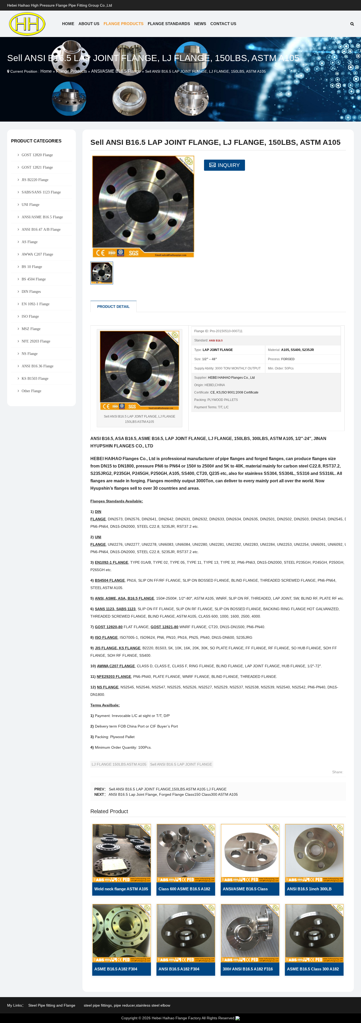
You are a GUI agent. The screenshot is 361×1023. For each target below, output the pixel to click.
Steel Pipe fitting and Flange (51, 1005)
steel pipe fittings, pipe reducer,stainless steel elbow (127, 1005)
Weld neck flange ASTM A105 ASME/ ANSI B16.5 (121, 891)
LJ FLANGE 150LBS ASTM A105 (119, 764)
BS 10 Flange (32, 267)
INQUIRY (229, 165)
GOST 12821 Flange (37, 167)
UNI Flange (30, 204)
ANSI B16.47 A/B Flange (41, 229)
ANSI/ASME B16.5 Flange (116, 71)
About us (88, 23)
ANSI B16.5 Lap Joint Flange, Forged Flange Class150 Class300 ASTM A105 (173, 794)
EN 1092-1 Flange (35, 304)
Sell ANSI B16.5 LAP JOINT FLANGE (181, 764)
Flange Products (124, 23)
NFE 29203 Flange (36, 341)
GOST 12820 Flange (37, 155)
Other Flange (31, 391)
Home (68, 23)
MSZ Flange (31, 329)
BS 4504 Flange (34, 279)
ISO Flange (30, 316)
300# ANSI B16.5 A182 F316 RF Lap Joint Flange (248, 971)
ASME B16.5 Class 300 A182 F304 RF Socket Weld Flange (313, 971)
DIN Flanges (31, 291)
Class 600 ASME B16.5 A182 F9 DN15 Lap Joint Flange (184, 891)
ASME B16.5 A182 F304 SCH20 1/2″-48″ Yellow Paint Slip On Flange (120, 971)
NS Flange (30, 353)
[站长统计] (237, 1018)
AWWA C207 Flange (37, 254)
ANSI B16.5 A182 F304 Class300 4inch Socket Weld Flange (184, 971)
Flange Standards (169, 23)
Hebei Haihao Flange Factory (176, 1018)
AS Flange (30, 242)
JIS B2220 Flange (35, 180)
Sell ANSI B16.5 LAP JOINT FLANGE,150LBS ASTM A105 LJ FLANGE (167, 789)
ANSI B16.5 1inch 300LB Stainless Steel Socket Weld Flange (312, 891)
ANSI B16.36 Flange (37, 366)
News (200, 23)
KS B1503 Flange (35, 378)
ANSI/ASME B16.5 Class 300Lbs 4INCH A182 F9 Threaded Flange (245, 891)
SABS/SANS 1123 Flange (41, 192)
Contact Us (223, 23)
